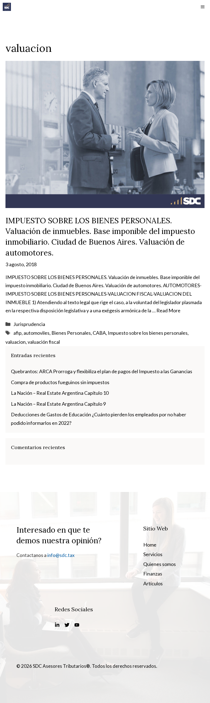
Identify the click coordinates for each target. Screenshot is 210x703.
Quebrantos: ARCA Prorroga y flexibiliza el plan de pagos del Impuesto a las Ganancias (101, 371)
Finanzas (152, 574)
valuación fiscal (44, 342)
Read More (168, 310)
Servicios (152, 554)
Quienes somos (159, 564)
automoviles (36, 333)
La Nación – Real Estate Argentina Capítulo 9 (58, 404)
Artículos (153, 583)
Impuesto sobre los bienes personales (148, 333)
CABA (99, 333)
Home (149, 545)
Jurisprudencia (29, 324)
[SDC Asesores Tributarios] (7, 7)
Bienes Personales (71, 333)
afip (17, 333)
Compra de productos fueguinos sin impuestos (60, 382)
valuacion (15, 342)
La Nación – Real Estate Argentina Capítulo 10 (60, 393)
